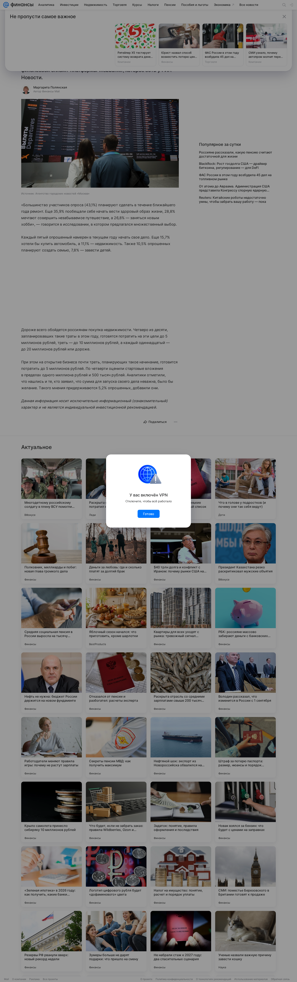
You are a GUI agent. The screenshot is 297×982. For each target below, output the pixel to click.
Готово (148, 514)
